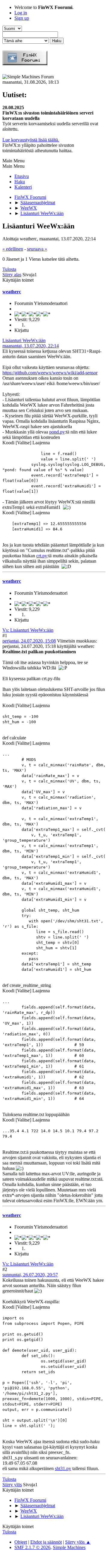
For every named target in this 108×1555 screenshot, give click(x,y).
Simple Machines (69, 1547)
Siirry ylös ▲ (78, 1542)
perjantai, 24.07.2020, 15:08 (29, 640)
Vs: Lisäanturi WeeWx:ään (27, 630)
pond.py (57, 431)
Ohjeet (20, 1542)
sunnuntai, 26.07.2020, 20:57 (30, 1274)
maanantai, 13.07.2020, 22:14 (30, 345)
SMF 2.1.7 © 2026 (32, 1547)
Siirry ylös (12, 1484)
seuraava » (37, 248)
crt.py (41, 555)
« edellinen (12, 248)
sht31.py (63, 1468)
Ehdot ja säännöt (46, 1542)
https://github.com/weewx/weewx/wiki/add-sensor (50, 372)
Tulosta (9, 269)
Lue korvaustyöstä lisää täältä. (30, 139)
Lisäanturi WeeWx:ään (24, 340)
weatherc (11, 291)
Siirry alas (11, 274)
